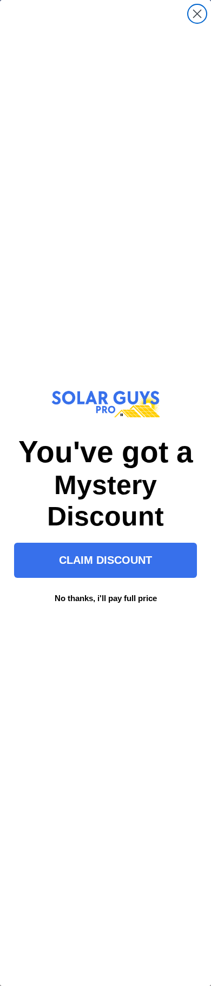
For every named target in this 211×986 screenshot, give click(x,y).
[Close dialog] (197, 13)
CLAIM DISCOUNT (105, 560)
